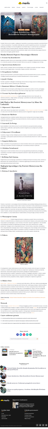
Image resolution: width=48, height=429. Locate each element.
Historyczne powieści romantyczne (9, 96)
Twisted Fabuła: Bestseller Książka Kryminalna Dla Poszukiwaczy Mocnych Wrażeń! (39, 354)
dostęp (35, 307)
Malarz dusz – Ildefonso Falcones (9, 283)
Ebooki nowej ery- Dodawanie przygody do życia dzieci (16, 353)
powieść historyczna (39, 110)
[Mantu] (24, 3)
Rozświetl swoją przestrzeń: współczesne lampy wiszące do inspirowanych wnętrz (26, 405)
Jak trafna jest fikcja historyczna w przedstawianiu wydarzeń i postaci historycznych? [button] (19, 318)
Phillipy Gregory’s (29, 110)
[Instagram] (43, 425)
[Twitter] (40, 425)
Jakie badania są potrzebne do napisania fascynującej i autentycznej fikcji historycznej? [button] (20, 320)
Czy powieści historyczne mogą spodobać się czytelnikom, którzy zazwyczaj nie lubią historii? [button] (21, 323)
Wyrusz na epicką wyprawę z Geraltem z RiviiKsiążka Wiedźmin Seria (26, 390)
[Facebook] (37, 425)
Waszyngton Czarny (5, 219)
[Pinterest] (46, 425)
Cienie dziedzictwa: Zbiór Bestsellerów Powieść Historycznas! (25, 376)
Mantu (32, 312)
